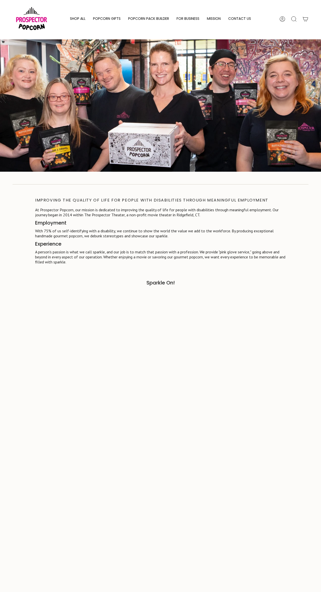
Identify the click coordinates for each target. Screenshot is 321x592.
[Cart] (305, 19)
